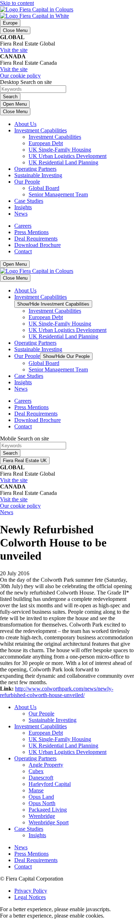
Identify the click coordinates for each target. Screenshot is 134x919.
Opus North (42, 803)
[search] (67, 89)
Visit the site (14, 50)
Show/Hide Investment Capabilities (53, 304)
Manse (36, 790)
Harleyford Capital (50, 784)
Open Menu (15, 104)
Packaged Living (48, 810)
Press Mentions (31, 232)
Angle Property (46, 765)
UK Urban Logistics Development (67, 156)
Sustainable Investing (38, 175)
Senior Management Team (58, 194)
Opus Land (41, 797)
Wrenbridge (42, 816)
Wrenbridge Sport (49, 822)
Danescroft (41, 778)
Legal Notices (30, 897)
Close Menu (15, 30)
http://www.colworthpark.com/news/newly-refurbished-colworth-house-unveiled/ (56, 692)
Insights (23, 207)
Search (10, 96)
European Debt (46, 143)
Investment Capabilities (40, 130)
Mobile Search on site (24, 438)
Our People (27, 182)
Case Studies (28, 201)
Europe (10, 23)
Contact (23, 251)
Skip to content (17, 3)
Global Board (44, 188)
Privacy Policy (30, 891)
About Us (25, 124)
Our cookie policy (20, 76)
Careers (22, 226)
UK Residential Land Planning (63, 162)
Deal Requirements (36, 239)
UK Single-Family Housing (60, 150)
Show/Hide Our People (66, 356)
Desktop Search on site (26, 82)
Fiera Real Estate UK (25, 460)
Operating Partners (35, 169)
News (21, 214)
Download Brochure (37, 245)
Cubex (36, 771)
